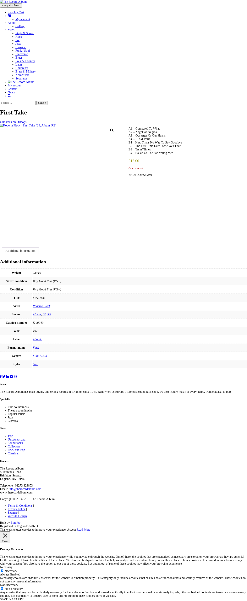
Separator (21, 78)
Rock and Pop (16, 450)
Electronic (21, 54)
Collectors (14, 446)
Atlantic (37, 339)
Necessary (11, 571)
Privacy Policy (16, 509)
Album (37, 314)
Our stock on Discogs (13, 122)
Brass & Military (25, 71)
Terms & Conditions (20, 505)
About (11, 22)
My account (22, 19)
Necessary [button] (6, 567)
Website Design (17, 516)
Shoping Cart (16, 12)
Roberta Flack (41, 306)
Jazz (18, 43)
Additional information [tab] (20, 250)
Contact (12, 88)
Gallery (20, 26)
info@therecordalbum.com (25, 489)
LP (44, 314)
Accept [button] (71, 529)
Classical (20, 47)
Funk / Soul (22, 50)
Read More (83, 529)
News (11, 92)
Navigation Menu (11, 5)
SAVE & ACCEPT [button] (12, 599)
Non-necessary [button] (9, 584)
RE (49, 314)
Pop (17, 40)
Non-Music (22, 75)
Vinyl (11, 29)
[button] (111, 130)
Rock (18, 36)
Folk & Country (25, 61)
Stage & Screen (24, 33)
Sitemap (13, 512)
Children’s (21, 68)
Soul (35, 364)
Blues (18, 57)
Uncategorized (16, 439)
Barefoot (16, 522)
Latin (18, 64)
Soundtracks (15, 443)
